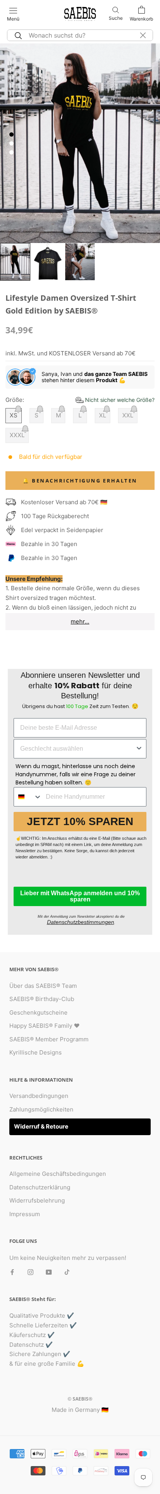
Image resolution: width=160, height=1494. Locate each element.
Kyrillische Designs (35, 1052)
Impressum (24, 1214)
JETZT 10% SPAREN (80, 821)
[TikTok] (67, 1272)
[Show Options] (139, 748)
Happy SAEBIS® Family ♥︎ (44, 1025)
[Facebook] (12, 1272)
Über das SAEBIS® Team (43, 985)
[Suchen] (17, 35)
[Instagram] (30, 1272)
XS (13, 415)
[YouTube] (49, 1272)
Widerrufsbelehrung (37, 1200)
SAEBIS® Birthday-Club (41, 999)
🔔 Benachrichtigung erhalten (80, 480)
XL (102, 415)
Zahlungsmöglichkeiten (41, 1109)
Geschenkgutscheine (38, 1012)
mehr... (80, 621)
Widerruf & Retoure (41, 1126)
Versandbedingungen (38, 1095)
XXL (127, 415)
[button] (115, 399)
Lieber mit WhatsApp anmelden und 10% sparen (80, 896)
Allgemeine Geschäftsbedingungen (57, 1173)
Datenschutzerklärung (39, 1187)
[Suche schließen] (143, 35)
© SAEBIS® (80, 1399)
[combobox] (77, 748)
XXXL (17, 435)
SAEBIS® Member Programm (49, 1039)
